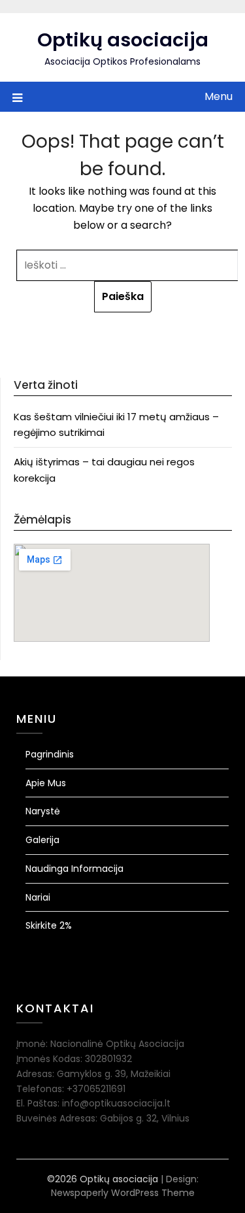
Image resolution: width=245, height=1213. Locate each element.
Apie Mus (45, 782)
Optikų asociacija (122, 40)
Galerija (42, 839)
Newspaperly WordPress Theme (123, 1192)
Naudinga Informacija (74, 868)
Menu (218, 96)
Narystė (42, 811)
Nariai (37, 897)
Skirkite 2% (48, 925)
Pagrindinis (49, 754)
